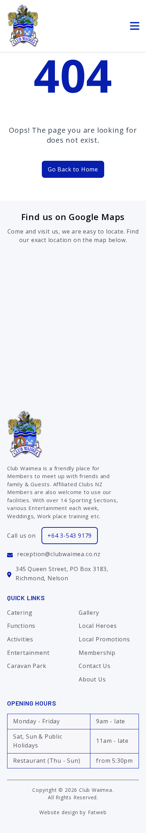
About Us (92, 679)
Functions (21, 626)
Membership (97, 653)
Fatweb (97, 812)
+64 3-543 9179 (69, 535)
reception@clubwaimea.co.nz (59, 554)
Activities (20, 639)
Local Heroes (98, 626)
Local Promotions (104, 639)
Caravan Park (26, 666)
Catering (19, 612)
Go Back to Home (73, 169)
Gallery (89, 612)
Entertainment (28, 653)
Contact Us (95, 666)
